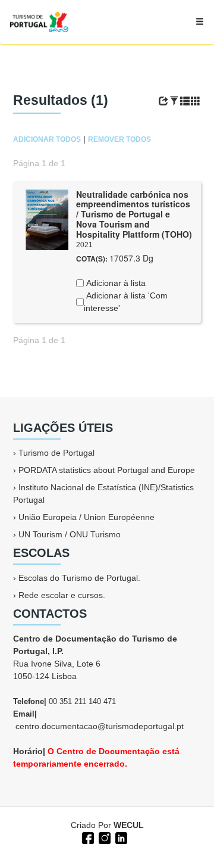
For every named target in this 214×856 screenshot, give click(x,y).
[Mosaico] (195, 101)
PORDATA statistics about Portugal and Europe (106, 470)
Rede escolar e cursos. (61, 595)
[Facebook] (87, 837)
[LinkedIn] (120, 837)
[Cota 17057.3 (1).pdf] (47, 218)
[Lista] (185, 101)
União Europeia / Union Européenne (86, 517)
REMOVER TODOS (119, 139)
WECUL (129, 825)
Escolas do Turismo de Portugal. (79, 578)
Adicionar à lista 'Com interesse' (126, 302)
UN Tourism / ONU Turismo (69, 534)
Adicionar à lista (115, 283)
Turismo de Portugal (56, 452)
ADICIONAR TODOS (47, 139)
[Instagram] (103, 837)
